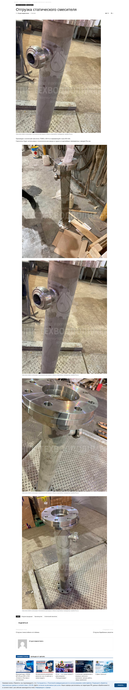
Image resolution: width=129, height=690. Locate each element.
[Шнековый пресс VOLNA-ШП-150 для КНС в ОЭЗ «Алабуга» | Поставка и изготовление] (25, 666)
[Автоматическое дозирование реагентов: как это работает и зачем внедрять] (44, 666)
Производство (30, 5)
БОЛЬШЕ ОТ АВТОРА (38, 656)
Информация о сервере (43, 687)
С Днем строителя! (100, 674)
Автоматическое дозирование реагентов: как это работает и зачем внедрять (44, 676)
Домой (16, 2)
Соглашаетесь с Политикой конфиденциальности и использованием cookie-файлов (64, 683)
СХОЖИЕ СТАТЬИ (22, 656)
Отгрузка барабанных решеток (103, 632)
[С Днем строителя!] (104, 666)
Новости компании (25, 2)
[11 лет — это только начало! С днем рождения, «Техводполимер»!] (64, 666)
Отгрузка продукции (26, 616)
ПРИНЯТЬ (120, 685)
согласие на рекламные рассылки (49, 685)
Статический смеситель (50, 616)
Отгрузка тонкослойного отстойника (27, 632)
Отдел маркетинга (23, 13)
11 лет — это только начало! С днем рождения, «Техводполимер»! (64, 676)
